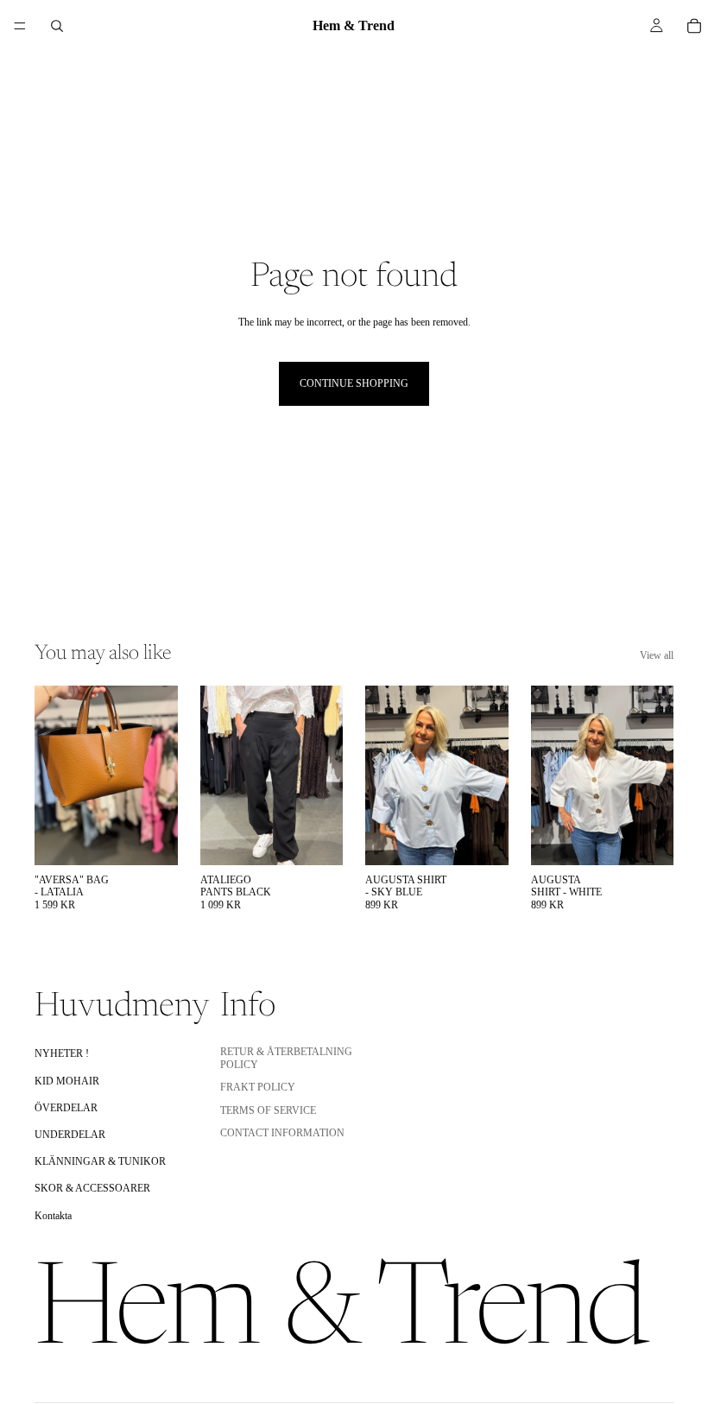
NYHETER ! (62, 1053)
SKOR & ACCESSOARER (92, 1188)
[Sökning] (57, 26)
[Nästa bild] (159, 775)
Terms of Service (268, 1110)
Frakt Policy (257, 1087)
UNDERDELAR (70, 1135)
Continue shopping (354, 383)
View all (656, 655)
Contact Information (282, 1133)
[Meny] (20, 26)
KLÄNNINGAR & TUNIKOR (100, 1161)
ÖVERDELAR (66, 1107)
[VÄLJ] (316, 838)
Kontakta (53, 1215)
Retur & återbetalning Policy (286, 1058)
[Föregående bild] (54, 775)
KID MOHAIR (67, 1080)
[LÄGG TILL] (151, 838)
